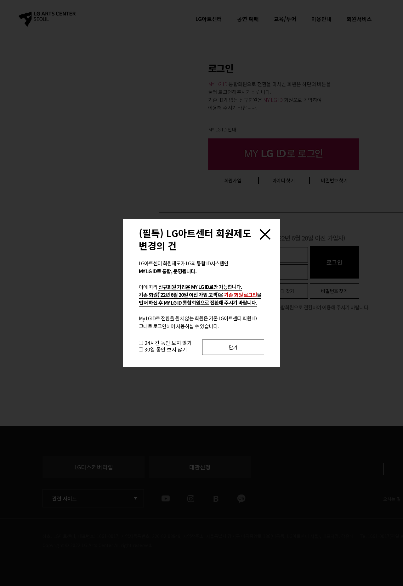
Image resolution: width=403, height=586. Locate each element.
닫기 (233, 347)
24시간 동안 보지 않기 (168, 342)
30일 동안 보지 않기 (166, 349)
